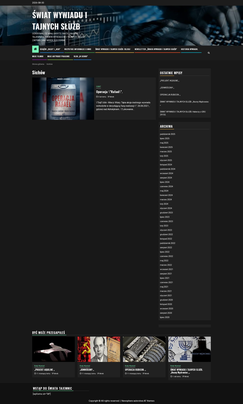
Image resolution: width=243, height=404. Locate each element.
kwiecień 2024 (166, 195)
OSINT (98, 87)
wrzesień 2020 (166, 308)
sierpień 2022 (166, 247)
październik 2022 (167, 243)
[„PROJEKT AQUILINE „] (53, 349)
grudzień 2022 (166, 234)
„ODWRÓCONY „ (167, 88)
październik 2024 (167, 169)
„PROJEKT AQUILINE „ (169, 81)
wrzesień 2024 (166, 173)
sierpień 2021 (166, 274)
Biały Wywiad (39, 366)
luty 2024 (164, 204)
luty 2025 (164, 156)
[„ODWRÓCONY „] (99, 349)
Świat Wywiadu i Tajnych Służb (59, 20)
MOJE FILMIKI (37, 56)
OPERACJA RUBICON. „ (170, 95)
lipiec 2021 (164, 278)
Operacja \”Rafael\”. (109, 91)
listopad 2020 (166, 304)
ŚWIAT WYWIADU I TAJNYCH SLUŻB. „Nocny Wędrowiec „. (186, 371)
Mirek (112, 97)
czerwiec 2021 (166, 282)
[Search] (209, 53)
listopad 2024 (166, 165)
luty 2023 (164, 226)
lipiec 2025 (164, 138)
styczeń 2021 (166, 295)
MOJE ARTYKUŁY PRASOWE (58, 56)
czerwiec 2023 (166, 221)
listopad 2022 (166, 239)
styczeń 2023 (166, 230)
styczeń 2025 (166, 160)
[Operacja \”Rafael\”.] (63, 99)
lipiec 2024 (164, 182)
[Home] (35, 49)
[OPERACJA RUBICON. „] (144, 349)
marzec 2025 (166, 151)
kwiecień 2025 (166, 147)
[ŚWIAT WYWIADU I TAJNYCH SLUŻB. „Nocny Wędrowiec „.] (189, 349)
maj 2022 (164, 260)
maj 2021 (164, 287)
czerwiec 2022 (166, 256)
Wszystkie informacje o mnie (77, 49)
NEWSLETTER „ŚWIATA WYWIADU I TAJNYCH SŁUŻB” (156, 49)
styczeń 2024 (166, 208)
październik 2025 (167, 134)
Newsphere (127, 400)
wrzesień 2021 (166, 269)
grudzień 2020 (166, 300)
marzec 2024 (166, 199)
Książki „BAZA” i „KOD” (50, 49)
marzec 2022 (166, 265)
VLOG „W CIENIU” (81, 56)
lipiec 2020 (164, 317)
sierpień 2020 (166, 313)
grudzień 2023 (166, 212)
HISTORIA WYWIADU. (189, 49)
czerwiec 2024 (166, 186)
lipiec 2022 (164, 252)
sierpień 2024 (166, 178)
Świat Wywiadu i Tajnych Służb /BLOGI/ (113, 49)
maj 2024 (164, 191)
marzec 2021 (166, 291)
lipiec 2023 (164, 217)
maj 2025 (164, 143)
